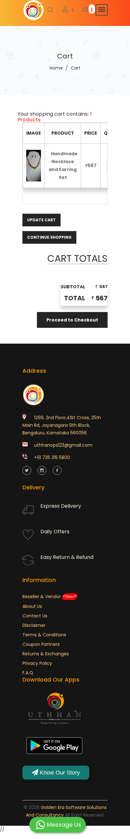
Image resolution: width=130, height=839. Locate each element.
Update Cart (41, 220)
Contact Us (34, 616)
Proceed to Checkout (72, 320)
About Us (32, 606)
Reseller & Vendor (49, 596)
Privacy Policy (37, 663)
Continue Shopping (49, 237)
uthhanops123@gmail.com (63, 445)
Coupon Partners (41, 644)
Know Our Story (59, 772)
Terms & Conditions (44, 635)
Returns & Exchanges (45, 654)
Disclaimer (33, 625)
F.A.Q (27, 673)
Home (56, 68)
